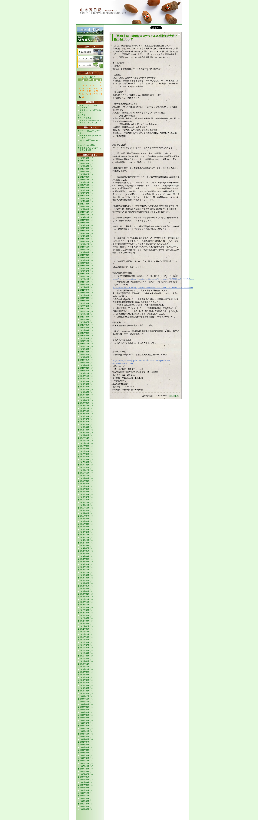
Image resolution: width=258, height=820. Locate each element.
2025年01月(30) (86, 209)
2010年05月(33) (86, 683)
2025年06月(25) (86, 196)
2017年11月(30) (86, 441)
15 (100, 88)
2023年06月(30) (86, 260)
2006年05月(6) (86, 809)
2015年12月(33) (86, 502)
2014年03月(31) (86, 559)
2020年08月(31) (86, 352)
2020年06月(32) (86, 357)
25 (87, 94)
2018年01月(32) (86, 435)
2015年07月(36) (86, 516)
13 (93, 88)
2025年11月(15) (86, 182)
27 (93, 94)
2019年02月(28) (86, 400)
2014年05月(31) (86, 554)
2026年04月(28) (86, 169)
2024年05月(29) (86, 231)
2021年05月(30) (86, 328)
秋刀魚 (83, 115)
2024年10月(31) (86, 217)
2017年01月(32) (86, 468)
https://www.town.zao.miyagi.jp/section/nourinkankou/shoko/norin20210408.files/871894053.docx (153, 279)
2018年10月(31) (86, 411)
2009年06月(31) (86, 712)
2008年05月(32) (86, 747)
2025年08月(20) (86, 190)
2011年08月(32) (86, 642)
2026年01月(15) (86, 177)
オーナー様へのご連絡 (90, 65)
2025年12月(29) (86, 180)
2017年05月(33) (86, 457)
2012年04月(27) (86, 621)
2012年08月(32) (86, 610)
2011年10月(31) (86, 637)
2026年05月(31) (86, 166)
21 (97, 91)
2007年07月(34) (86, 774)
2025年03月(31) (86, 204)
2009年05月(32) (86, 715)
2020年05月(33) (86, 360)
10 (83, 88)
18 (87, 91)
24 (83, 94)
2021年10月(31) (86, 314)
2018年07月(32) (86, 419)
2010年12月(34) (86, 664)
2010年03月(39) (86, 688)
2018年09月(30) (86, 414)
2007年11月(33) (86, 763)
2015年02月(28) (86, 529)
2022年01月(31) (86, 306)
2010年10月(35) (86, 669)
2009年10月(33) (86, 702)
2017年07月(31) (86, 451)
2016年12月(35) (86, 470)
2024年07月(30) (86, 225)
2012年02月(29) (86, 626)
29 (100, 94)
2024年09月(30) (86, 220)
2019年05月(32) (86, 392)
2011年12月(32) (86, 632)
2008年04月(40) (86, 750)
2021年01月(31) (86, 338)
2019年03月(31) (86, 398)
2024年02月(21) (86, 239)
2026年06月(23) (86, 163)
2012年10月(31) (86, 605)
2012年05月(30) (86, 618)
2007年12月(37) (86, 761)
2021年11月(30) (86, 311)
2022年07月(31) (86, 290)
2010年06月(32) (86, 680)
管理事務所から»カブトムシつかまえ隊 (91, 149)
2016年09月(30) (86, 478)
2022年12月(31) (86, 276)
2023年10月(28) (86, 250)
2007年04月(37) (86, 782)
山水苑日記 (90, 52)
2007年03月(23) (86, 785)
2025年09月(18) (86, 188)
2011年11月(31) (86, 634)
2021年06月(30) (86, 325)
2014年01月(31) (86, 564)
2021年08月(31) (86, 320)
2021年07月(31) (86, 322)
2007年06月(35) (86, 777)
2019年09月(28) (86, 381)
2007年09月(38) (86, 769)
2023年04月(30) (86, 266)
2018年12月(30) (86, 406)
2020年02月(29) (86, 368)
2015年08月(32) (86, 513)
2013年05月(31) (86, 586)
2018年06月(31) (86, 422)
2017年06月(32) (86, 454)
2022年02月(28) (86, 303)
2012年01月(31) (86, 629)
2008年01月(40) (86, 758)
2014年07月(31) (86, 548)
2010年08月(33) (86, 675)
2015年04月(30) (86, 524)
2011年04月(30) (86, 653)
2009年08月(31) (86, 707)
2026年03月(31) (86, 172)
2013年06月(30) (86, 583)
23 (80, 94)
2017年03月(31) (86, 462)
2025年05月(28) (86, 198)
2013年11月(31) (86, 570)
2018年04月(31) (86, 427)
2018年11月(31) (86, 408)
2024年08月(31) (86, 223)
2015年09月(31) (86, 511)
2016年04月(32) (86, 492)
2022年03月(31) (86, 301)
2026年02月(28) (86, 174)
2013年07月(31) (86, 581)
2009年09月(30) (86, 704)
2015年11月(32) (86, 505)
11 (87, 88)
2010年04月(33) (86, 685)
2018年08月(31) (86, 416)
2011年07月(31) (86, 645)
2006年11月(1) (86, 796)
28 (97, 94)
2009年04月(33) (86, 718)
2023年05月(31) (86, 263)
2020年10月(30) (86, 346)
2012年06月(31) (86, 615)
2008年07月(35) (86, 742)
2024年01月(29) (86, 241)
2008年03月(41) (86, 753)
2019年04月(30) (86, 395)
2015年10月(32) (86, 508)
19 (90, 91)
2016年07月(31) (86, 484)
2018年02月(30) (86, 433)
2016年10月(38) (86, 476)
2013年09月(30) (86, 575)
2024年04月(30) (86, 233)
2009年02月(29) (86, 723)
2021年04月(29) (86, 330)
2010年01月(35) (86, 694)
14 (97, 88)
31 (83, 97)
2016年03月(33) (86, 494)
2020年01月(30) (86, 371)
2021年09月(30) (86, 317)
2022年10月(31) (86, 282)
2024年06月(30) (86, 228)
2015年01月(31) (86, 532)
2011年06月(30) (86, 648)
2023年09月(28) (86, 252)
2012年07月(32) (86, 613)
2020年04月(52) (86, 363)
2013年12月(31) (86, 567)
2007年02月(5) (86, 788)
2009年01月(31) (86, 726)
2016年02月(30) (86, 497)
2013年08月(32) (86, 578)
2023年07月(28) (86, 258)
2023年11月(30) (86, 247)
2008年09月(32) (86, 737)
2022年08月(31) (86, 287)
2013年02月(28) (86, 594)
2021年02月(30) (86, 336)
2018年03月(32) (86, 430)
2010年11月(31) (86, 667)
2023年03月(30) (86, 268)
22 (100, 91)
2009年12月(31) (86, 696)
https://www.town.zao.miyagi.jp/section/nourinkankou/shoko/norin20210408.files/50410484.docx (153, 287)
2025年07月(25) (86, 193)
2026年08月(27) (86, 158)
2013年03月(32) (86, 591)
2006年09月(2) (86, 798)
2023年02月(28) (86, 271)
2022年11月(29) (86, 279)
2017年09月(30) (86, 446)
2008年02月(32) (86, 755)
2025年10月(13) (86, 185)
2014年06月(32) (86, 551)
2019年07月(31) (86, 387)
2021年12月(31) (86, 309)
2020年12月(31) (86, 341)
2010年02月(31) (86, 691)
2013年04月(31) (86, 589)
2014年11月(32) (86, 537)
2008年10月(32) (86, 734)
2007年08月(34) (86, 772)
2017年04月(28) (86, 459)
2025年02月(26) (86, 207)
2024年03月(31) (86, 236)
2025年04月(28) (86, 201)
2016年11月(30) (86, 473)
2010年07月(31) (86, 677)
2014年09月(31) (86, 543)
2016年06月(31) (86, 486)
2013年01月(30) (86, 597)
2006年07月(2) (86, 804)
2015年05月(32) (86, 521)
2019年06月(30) (86, 389)
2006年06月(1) (86, 807)
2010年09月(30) (86, 672)
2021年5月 (90, 77)
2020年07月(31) (86, 354)
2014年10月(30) (86, 540)
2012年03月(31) (86, 624)
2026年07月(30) (86, 161)
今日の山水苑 (85, 118)
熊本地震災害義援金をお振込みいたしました (90, 121)
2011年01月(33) (86, 661)
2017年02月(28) (86, 465)
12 (90, 88)
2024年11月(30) (86, 215)
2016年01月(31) (86, 500)
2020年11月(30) (86, 344)
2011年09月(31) (86, 640)
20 (93, 91)
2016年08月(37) (86, 481)
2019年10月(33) (86, 379)
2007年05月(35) (86, 780)
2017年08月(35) (86, 449)
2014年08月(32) (86, 546)
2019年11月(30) (86, 376)
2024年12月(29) (86, 212)
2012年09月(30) (86, 607)
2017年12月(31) (86, 438)
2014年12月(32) (86, 535)
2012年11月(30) (86, 602)
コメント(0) (174, 396)
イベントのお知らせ (90, 59)
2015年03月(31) (86, 527)
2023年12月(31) (86, 244)
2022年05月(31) (86, 295)
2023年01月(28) (86, 274)
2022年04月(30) (86, 298)
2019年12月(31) (86, 373)
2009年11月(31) (86, 699)
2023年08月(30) (86, 255)
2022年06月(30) (86, 293)
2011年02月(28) (86, 659)
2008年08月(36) (86, 739)
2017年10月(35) (86, 443)
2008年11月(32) (86, 731)
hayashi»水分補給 (87, 145)
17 (83, 91)
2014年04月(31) (86, 556)
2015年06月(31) (86, 519)
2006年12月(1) (86, 793)
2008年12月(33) (86, 728)
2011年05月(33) (86, 650)
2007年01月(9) (86, 790)
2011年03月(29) (86, 656)
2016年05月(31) (86, 489)
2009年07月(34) (86, 710)
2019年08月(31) (86, 384)
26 (90, 94)
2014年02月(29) (86, 562)
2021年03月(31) (86, 333)
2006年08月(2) (86, 801)
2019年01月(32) (86, 403)
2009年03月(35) (86, 720)
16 (80, 91)
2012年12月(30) (86, 599)
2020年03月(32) (86, 365)
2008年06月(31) (86, 745)
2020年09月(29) (86, 349)
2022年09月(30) (86, 285)
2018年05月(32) (86, 424)
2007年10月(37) (86, 766)
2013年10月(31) (86, 572)
